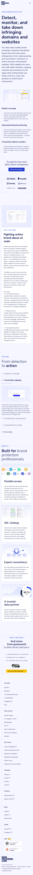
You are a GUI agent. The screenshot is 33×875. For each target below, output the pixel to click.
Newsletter (8, 818)
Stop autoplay (8, 432)
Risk (5, 705)
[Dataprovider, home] (5, 3)
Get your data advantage (15, 671)
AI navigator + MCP (10, 719)
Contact (6, 781)
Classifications (8, 698)
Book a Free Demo (16, 169)
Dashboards (8, 722)
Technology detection (11, 694)
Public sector (8, 760)
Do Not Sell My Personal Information (11, 868)
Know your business (10, 733)
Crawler (6, 785)
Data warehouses (9, 729)
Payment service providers (12, 764)
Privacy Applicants (11, 866)
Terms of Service (21, 866)
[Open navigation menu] (30, 3)
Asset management (10, 747)
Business (7, 691)
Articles (6, 811)
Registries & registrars (11, 757)
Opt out (29, 866)
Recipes (6, 736)
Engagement (8, 701)
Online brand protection (11, 750)
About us (7, 774)
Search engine (8, 715)
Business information (10, 754)
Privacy (3, 866)
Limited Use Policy (7, 871)
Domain (6, 687)
